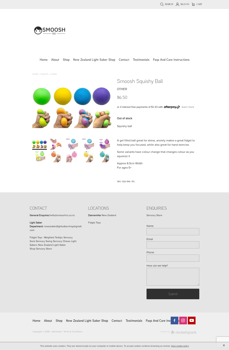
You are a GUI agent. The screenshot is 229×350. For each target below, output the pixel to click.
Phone (150, 252)
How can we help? (157, 265)
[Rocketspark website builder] (178, 332)
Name (150, 226)
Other (53, 74)
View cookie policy (180, 346)
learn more (188, 106)
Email (150, 239)
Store (35, 74)
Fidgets (44, 74)
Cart (199, 4)
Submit (173, 294)
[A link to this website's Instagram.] (183, 320)
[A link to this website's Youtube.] (192, 320)
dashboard (57, 331)
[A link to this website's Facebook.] (174, 320)
